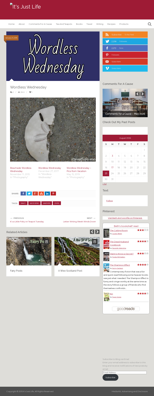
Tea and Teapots (64, 24)
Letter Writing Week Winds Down (79, 221)
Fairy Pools (16, 270)
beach (23, 203)
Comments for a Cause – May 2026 (125, 113)
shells (57, 203)
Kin (111, 294)
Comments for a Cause (40, 24)
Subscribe (110, 377)
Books (79, 24)
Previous (92, 232)
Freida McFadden (118, 257)
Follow (109, 200)
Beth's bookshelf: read (126, 226)
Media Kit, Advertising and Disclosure (130, 391)
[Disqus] (53, 317)
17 (112, 167)
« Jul (104, 184)
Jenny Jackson (117, 268)
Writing (99, 24)
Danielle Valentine (119, 248)
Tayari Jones (116, 297)
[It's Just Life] (25, 7)
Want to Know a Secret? (122, 254)
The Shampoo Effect (120, 265)
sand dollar (34, 203)
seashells (46, 203)
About (22, 24)
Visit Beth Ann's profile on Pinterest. (125, 218)
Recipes (111, 24)
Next (97, 232)
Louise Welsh (117, 234)
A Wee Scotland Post (70, 270)
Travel (89, 24)
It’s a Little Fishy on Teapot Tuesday (27, 221)
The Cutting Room (119, 230)
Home (11, 24)
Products (123, 24)
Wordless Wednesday (49, 168)
